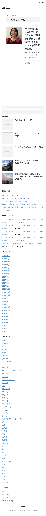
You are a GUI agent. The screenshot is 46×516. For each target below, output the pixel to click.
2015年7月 (6, 313)
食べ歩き (5, 482)
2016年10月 (6, 295)
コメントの (8, 498)
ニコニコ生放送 (32, 60)
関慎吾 (29, 63)
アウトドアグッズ (8, 362)
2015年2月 (6, 328)
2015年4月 (6, 322)
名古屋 (4, 437)
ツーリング (6, 389)
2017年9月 (6, 277)
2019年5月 (6, 256)
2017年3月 (6, 283)
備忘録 (4, 428)
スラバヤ (5, 383)
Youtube (28, 57)
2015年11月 (6, 307)
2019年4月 (6, 259)
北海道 (4, 431)
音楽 (3, 479)
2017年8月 (6, 280)
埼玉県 (4, 440)
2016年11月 (6, 292)
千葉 (3, 434)
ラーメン (5, 413)
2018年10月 (6, 262)
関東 (3, 476)
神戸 (3, 467)
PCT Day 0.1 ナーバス (23, 120)
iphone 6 (5, 343)
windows (5, 355)
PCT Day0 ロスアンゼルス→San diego (16, 198)
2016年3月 (6, 301)
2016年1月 (6, 304)
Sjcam (4, 352)
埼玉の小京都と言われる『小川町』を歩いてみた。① (21, 204)
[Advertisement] (19, 90)
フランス (5, 395)
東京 (3, 458)
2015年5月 (6, 319)
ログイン (5, 492)
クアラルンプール (8, 380)
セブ (3, 386)
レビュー (5, 416)
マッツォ (17, 222)
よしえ (34, 57)
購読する (8, 107)
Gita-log (6, 8)
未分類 (4, 455)
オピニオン (28, 55)
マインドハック (7, 401)
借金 (3, 425)
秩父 (3, 470)
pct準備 (4, 349)
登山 (3, 464)
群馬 (3, 473)
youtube (5, 359)
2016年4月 (6, 298)
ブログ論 (5, 398)
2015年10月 (6, 310)
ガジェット (6, 374)
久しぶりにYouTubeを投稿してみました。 (17, 201)
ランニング (6, 410)
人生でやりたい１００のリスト (13, 419)
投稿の (6, 495)
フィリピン (6, 392)
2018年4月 (6, 268)
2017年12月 (6, 271)
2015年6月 (6, 316)
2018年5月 (6, 265)
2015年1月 (6, 331)
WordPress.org (7, 501)
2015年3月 (6, 325)
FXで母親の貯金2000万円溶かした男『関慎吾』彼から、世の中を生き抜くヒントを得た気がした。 (32, 38)
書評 (3, 452)
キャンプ (5, 377)
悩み (3, 446)
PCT (3, 346)
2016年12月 (6, 289)
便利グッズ (6, 422)
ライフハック (7, 407)
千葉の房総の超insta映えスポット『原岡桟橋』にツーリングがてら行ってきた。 (29, 176)
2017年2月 (6, 286)
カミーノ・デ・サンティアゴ (12, 371)
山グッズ (5, 443)
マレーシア (6, 404)
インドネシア (7, 365)
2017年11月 (6, 274)
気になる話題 (7, 461)
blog (37, 52)
